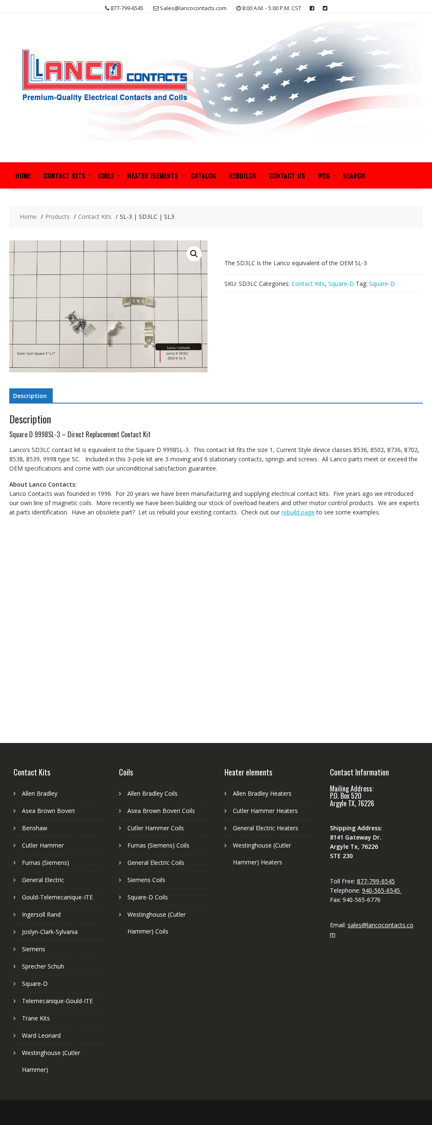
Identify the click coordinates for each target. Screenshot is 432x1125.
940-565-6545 (382, 890)
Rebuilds (242, 175)
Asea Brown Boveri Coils (161, 811)
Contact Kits (65, 175)
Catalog (203, 175)
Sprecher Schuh (43, 966)
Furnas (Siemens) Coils (158, 845)
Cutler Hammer (43, 845)
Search (354, 175)
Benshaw (34, 828)
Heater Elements (152, 175)
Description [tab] (30, 396)
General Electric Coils (155, 863)
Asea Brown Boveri (48, 811)
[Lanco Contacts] (216, 138)
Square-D (341, 284)
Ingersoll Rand (41, 914)
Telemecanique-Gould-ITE (57, 1001)
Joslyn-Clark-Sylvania (50, 932)
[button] (194, 253)
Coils (106, 175)
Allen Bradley (39, 793)
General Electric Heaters (265, 828)
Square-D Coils (147, 897)
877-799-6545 (376, 881)
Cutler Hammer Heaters (265, 811)
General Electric (43, 880)
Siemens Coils (146, 880)
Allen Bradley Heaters (262, 793)
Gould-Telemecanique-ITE (57, 897)
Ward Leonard (41, 1035)
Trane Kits (36, 1018)
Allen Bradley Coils (152, 793)
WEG (324, 175)
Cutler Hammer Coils (155, 828)
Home (23, 175)
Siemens (33, 949)
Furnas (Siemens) (45, 863)
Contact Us (287, 175)
